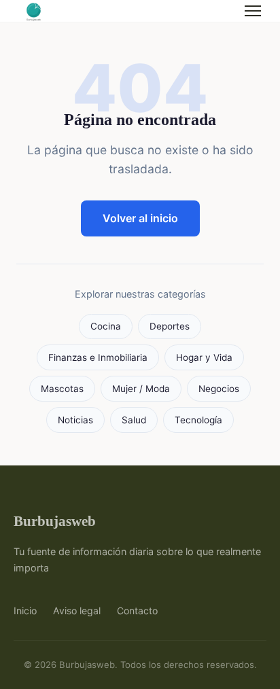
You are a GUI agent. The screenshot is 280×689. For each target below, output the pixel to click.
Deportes (170, 326)
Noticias (75, 419)
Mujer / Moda (141, 388)
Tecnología (198, 419)
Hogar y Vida (204, 357)
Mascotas (62, 388)
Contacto (137, 610)
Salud (134, 419)
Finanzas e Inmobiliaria (97, 357)
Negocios (218, 388)
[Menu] (252, 11)
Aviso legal (77, 610)
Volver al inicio (140, 218)
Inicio (25, 610)
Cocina (105, 326)
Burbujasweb (55, 521)
